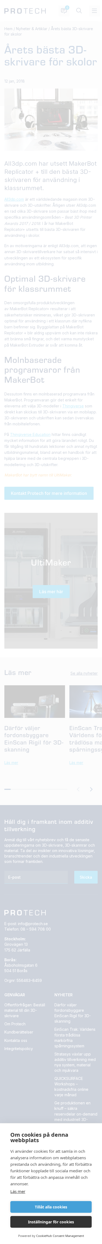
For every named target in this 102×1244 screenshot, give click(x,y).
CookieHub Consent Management (60, 1236)
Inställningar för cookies (51, 1221)
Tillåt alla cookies (51, 1207)
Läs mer (17, 1191)
